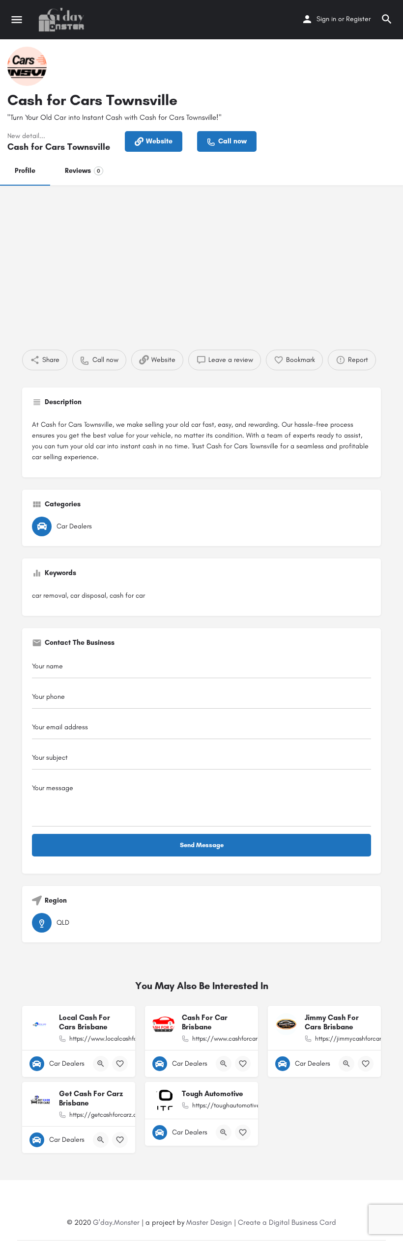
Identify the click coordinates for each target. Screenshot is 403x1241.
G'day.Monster (116, 1222)
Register (358, 19)
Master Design (209, 1222)
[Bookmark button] (120, 1064)
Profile (25, 170)
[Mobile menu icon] (17, 19)
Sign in (326, 19)
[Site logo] (62, 19)
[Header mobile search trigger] (386, 19)
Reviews (82, 170)
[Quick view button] (101, 1064)
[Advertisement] (201, 259)
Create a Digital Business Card (287, 1222)
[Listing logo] (27, 66)
